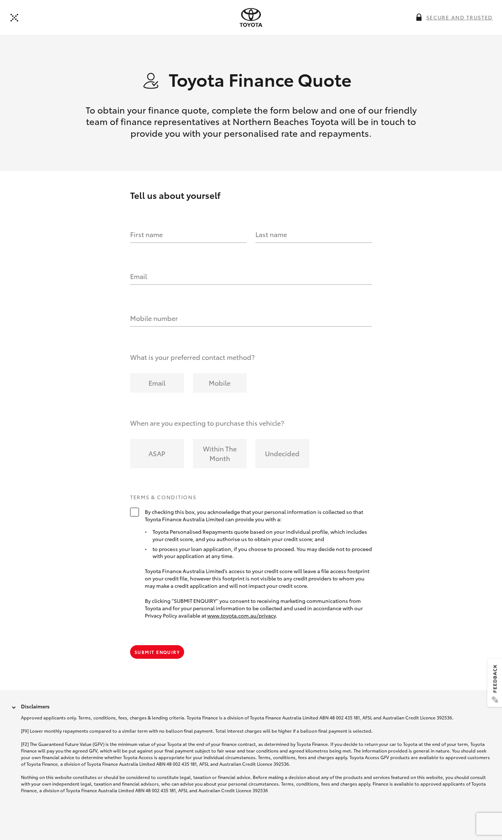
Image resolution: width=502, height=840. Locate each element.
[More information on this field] (419, 17)
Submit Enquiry (157, 652)
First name (146, 234)
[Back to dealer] (14, 17)
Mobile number (154, 318)
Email (138, 276)
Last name (271, 234)
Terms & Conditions (163, 497)
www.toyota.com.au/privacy (241, 615)
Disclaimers (35, 706)
